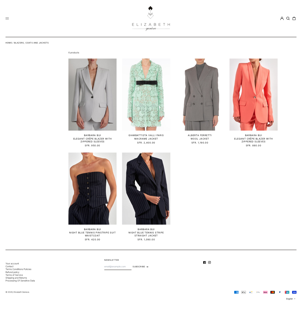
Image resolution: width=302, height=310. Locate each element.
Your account (12, 263)
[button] (288, 18)
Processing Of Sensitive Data (20, 280)
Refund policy (12, 272)
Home (9, 43)
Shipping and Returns (16, 277)
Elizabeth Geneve (21, 292)
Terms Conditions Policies (18, 269)
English (289, 299)
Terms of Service (14, 275)
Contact (9, 266)
